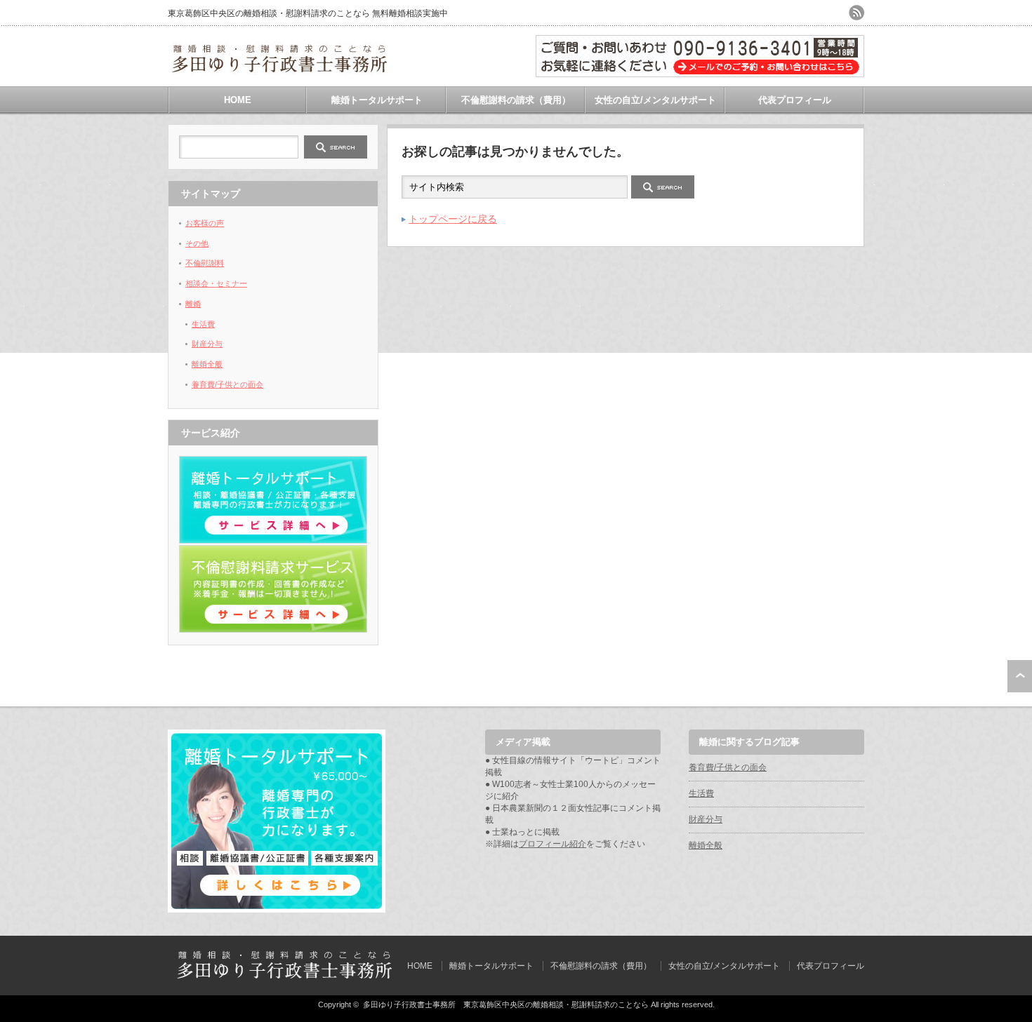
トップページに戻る (453, 218)
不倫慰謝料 (204, 263)
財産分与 (207, 343)
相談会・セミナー (216, 283)
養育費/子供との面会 (227, 384)
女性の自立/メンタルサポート (655, 100)
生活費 (203, 324)
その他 (197, 243)
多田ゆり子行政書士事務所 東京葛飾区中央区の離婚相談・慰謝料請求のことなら (506, 1004)
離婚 (193, 304)
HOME (237, 100)
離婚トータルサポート (377, 100)
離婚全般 (207, 364)
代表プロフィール (794, 100)
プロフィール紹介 (552, 844)
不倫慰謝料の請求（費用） (516, 100)
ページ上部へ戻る (1019, 676)
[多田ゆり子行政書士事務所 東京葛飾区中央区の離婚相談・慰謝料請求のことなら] (279, 70)
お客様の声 (204, 223)
